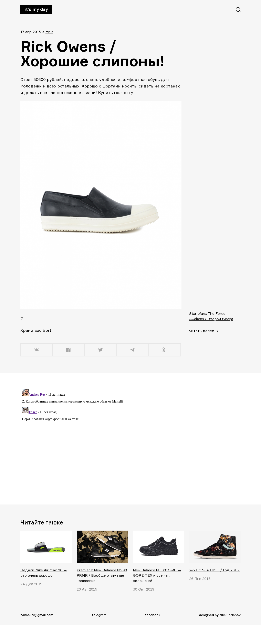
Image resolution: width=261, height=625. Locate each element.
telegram (99, 615)
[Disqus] (100, 438)
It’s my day (36, 9)
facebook (152, 615)
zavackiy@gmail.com (36, 615)
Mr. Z (49, 32)
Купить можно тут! (117, 92)
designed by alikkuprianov (220, 615)
